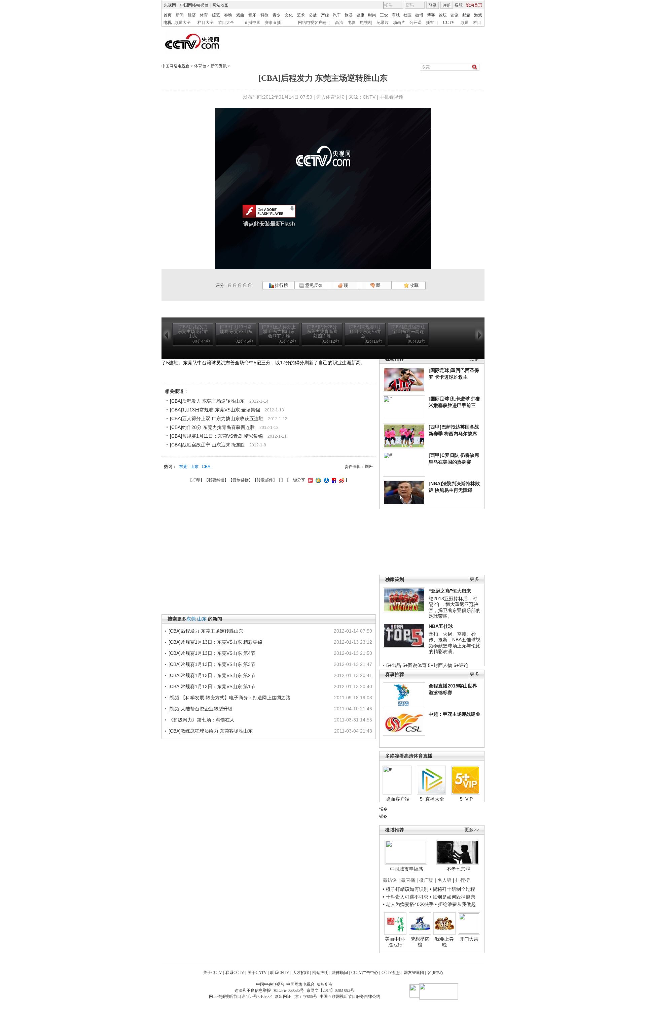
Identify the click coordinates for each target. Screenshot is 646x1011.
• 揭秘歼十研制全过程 (452, 889)
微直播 (408, 880)
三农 (384, 15)
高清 (339, 22)
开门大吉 (469, 939)
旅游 (349, 15)
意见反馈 (313, 285)
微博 (419, 15)
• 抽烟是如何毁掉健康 (452, 897)
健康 (360, 15)
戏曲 (240, 15)
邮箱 (466, 15)
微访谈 (390, 880)
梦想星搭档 (419, 942)
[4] (234, 285)
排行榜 (281, 285)
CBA (206, 466)
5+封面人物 (440, 665)
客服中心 (435, 972)
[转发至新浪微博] (340, 480)
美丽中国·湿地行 (395, 942)
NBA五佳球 (441, 626)
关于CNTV (257, 972)
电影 (352, 22)
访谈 (455, 15)
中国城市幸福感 (406, 869)
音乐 (252, 15)
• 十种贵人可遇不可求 (406, 897)
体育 (204, 15)
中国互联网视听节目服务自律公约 (350, 996)
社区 (407, 15)
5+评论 (461, 665)
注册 (447, 5)
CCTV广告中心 (364, 972)
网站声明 (320, 972)
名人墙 (444, 880)
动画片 (399, 22)
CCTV (449, 22)
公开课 (415, 22)
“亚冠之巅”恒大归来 (450, 591)
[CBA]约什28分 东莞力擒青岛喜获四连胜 (212, 427)
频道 (465, 22)
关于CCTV (212, 972)
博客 (431, 15)
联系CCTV (234, 972)
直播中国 (252, 22)
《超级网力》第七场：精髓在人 (202, 719)
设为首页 (474, 5)
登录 (433, 5)
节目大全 (226, 22)
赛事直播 (273, 22)
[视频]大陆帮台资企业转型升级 (200, 708)
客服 (459, 5)
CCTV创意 (391, 972)
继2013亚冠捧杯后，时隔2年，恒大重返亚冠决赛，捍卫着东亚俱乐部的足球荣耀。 (454, 607)
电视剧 (366, 22)
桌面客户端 (397, 799)
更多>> (471, 829)
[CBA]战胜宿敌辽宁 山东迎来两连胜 (207, 444)
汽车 (337, 15)
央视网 (170, 5)
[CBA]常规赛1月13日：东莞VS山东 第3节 (212, 664)
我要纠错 (216, 480)
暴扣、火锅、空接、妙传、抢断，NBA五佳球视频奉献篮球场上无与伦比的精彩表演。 (454, 642)
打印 (196, 480)
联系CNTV (279, 972)
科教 (264, 15)
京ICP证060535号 (288, 990)
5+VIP (466, 799)
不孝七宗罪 (458, 869)
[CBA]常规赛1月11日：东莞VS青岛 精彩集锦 (216, 436)
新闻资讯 (219, 66)
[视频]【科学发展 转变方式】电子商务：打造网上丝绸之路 (229, 697)
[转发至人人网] (325, 480)
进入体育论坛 (330, 97)
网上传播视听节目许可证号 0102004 (241, 996)
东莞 (183, 466)
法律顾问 (340, 972)
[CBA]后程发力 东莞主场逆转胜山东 (207, 401)
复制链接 (240, 480)
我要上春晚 (444, 942)
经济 (192, 15)
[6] (239, 285)
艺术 (301, 15)
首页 (168, 15)
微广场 (426, 880)
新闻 (180, 15)
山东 (194, 466)
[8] (244, 285)
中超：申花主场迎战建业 (454, 714)
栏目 (477, 22)
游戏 (478, 15)
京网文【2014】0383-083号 (330, 990)
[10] (249, 285)
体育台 (200, 66)
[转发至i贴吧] (333, 480)
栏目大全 (206, 22)
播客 (430, 22)
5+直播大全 (432, 799)
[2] (229, 285)
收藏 (414, 285)
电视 (168, 22)
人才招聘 (301, 972)
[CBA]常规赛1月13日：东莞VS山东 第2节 (212, 675)
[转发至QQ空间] (317, 480)
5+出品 (393, 665)
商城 (396, 15)
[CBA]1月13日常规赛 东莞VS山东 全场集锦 (215, 409)
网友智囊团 (414, 972)
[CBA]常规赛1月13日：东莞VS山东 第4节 (212, 653)
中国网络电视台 (194, 5)
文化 (289, 15)
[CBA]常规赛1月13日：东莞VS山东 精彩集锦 (215, 642)
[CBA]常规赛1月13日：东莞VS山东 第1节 (212, 686)
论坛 (443, 15)
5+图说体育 (414, 665)
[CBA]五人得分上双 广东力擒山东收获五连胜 (216, 418)
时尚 (372, 15)
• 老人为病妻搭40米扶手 (408, 904)
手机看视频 (391, 97)
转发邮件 (265, 480)
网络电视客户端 (312, 22)
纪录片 (382, 22)
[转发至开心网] (309, 480)
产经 (325, 15)
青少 (277, 15)
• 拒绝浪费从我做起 (455, 904)
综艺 (216, 15)
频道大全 (183, 22)
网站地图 (220, 5)
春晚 (228, 15)
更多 (474, 579)
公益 (313, 15)
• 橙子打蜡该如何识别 (405, 889)
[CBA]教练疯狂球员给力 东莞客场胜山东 (211, 731)
